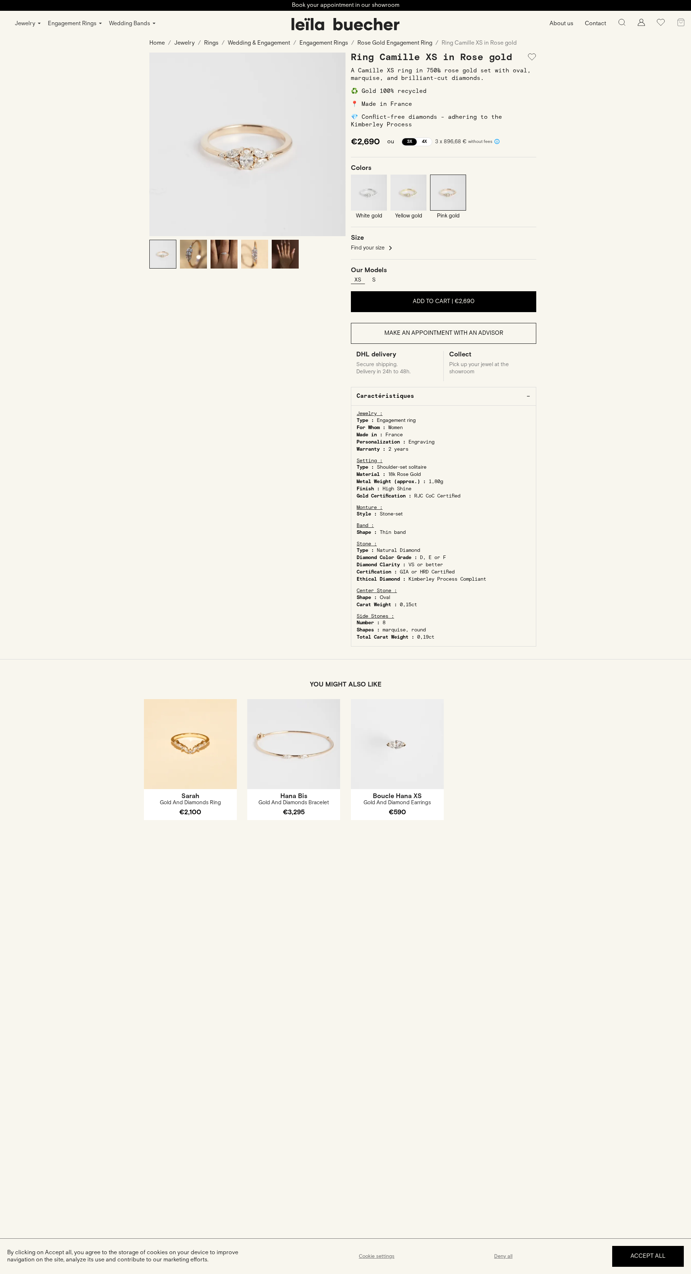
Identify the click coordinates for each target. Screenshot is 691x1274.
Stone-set (391, 514)
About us (561, 23)
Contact (595, 23)
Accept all (648, 1256)
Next (335, 144)
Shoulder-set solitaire (401, 467)
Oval (385, 597)
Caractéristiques (385, 396)
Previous (160, 144)
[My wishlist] (660, 25)
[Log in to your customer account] (641, 24)
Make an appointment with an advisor (443, 333)
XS (357, 279)
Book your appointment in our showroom (345, 5)
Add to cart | (443, 301)
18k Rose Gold (404, 474)
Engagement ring (396, 420)
